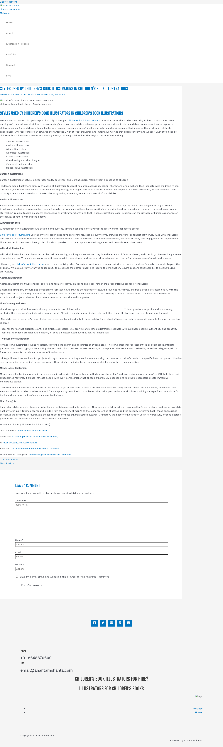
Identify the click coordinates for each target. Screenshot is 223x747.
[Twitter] (103, 623)
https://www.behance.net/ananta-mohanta (36, 448)
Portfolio (11, 54)
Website (19, 564)
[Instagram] (128, 623)
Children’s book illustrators (15, 234)
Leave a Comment (10, 94)
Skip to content (8, 1)
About (9, 33)
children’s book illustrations (83, 120)
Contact (10, 65)
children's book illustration (38, 94)
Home (9, 22)
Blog (8, 75)
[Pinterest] (120, 623)
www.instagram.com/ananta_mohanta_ (51, 454)
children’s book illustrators (29, 264)
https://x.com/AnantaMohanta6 (20, 442)
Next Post (7, 463)
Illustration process (17, 43)
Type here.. (21, 500)
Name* (19, 540)
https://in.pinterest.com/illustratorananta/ (35, 436)
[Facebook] (94, 623)
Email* (19, 552)
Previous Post (9, 459)
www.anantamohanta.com (32, 430)
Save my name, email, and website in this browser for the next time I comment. (65, 576)
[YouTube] (111, 623)
